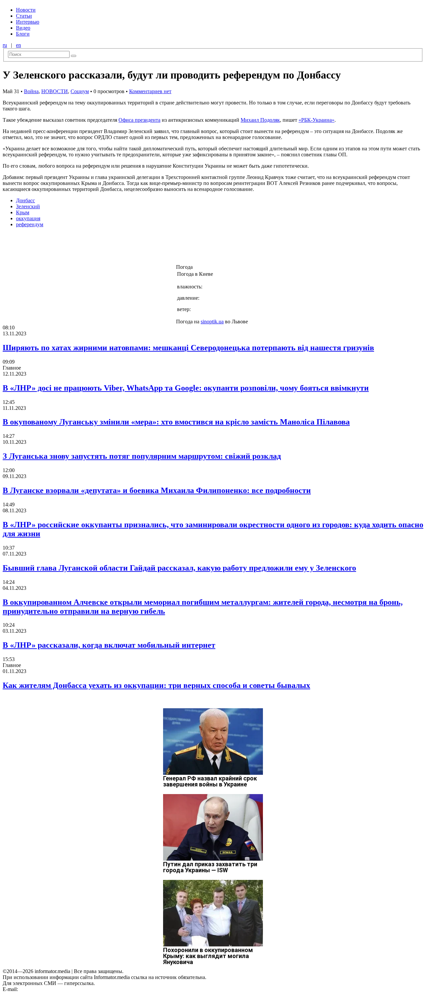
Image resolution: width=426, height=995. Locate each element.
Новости (26, 10)
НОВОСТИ (54, 91)
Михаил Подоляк (260, 120)
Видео (23, 28)
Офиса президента (139, 120)
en (18, 45)
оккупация (28, 218)
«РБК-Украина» (316, 120)
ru (5, 45)
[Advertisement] (107, 248)
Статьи (24, 16)
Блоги (23, 34)
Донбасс (25, 200)
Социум (80, 91)
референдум (29, 224)
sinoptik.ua (212, 321)
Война (31, 91)
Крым (22, 212)
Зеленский (28, 206)
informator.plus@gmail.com (48, 989)
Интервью (27, 22)
